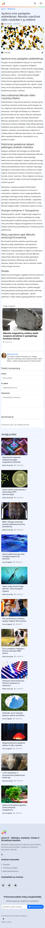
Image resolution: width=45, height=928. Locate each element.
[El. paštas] (15, 885)
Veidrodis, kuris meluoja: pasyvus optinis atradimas (13, 714)
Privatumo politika (10, 868)
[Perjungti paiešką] (35, 3)
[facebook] (3, 885)
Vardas (3, 374)
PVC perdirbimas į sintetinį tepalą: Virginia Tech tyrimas (14, 619)
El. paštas (4, 383)
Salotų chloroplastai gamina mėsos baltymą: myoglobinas (14, 807)
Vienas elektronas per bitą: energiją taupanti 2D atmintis (13, 556)
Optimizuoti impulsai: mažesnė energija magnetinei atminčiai (11, 459)
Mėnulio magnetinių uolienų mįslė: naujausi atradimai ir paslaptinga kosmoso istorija (20, 336)
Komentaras (5, 393)
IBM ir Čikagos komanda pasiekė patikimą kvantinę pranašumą (13, 524)
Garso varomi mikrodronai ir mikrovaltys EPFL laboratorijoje (14, 491)
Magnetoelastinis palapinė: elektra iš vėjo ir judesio (13, 744)
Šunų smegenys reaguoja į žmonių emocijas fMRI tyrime (13, 650)
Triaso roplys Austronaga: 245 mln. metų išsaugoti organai (13, 588)
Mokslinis (11, 9)
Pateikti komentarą (10, 411)
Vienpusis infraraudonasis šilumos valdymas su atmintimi (13, 683)
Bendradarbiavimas (11, 871)
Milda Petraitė (8, 24)
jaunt (3, 9)
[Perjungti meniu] (41, 3)
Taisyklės (6, 864)
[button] (42, 52)
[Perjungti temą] (3, 919)
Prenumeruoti (36, 907)
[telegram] (9, 885)
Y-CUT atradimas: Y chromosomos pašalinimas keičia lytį (13, 775)
